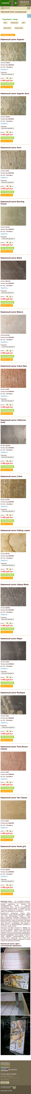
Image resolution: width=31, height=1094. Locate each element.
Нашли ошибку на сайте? (6, 1090)
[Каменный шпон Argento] (13, 60)
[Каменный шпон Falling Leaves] (13, 551)
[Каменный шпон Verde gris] (13, 867)
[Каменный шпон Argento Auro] (13, 115)
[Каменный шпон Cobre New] (13, 387)
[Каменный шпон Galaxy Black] (13, 605)
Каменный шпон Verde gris (13, 846)
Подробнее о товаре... (8, 35)
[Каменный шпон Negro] (13, 660)
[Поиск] (29, 16)
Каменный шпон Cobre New (14, 366)
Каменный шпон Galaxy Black (15, 584)
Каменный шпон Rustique (13, 693)
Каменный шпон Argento (12, 39)
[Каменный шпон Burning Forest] (13, 225)
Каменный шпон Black (11, 258)
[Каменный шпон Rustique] (13, 714)
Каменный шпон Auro (11, 147)
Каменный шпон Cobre (11, 476)
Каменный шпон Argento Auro (15, 93)
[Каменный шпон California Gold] (13, 443)
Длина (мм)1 (7, 28)
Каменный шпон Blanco (12, 312)
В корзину (9, 84)
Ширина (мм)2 (18, 28)
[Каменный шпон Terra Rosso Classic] (13, 770)
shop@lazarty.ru (23, 5)
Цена (5, 22)
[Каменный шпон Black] (13, 279)
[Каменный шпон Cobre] (13, 497)
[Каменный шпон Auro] (13, 169)
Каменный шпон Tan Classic (14, 798)
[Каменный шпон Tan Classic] (13, 819)
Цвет (23, 22)
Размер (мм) (14, 22)
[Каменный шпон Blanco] (13, 333)
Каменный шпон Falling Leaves (15, 530)
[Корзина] (15, 3)
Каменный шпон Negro (11, 638)
